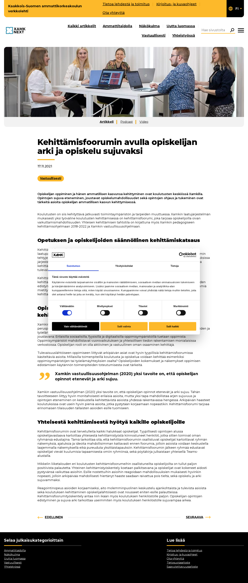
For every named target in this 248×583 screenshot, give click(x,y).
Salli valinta (124, 326)
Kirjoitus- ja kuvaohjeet (176, 4)
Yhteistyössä (183, 35)
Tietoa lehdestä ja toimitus (126, 4)
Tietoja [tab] (175, 265)
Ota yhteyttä (114, 13)
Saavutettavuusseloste (182, 566)
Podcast (126, 122)
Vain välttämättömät (75, 326)
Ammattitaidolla (117, 26)
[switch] (105, 313)
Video (144, 122)
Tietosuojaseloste (178, 562)
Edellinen (54, 517)
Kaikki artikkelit (82, 26)
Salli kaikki (172, 326)
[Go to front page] (16, 31)
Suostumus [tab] (73, 265)
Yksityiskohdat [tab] (124, 265)
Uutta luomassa (181, 26)
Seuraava (194, 517)
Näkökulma (149, 26)
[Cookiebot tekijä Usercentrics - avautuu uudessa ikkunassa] (181, 254)
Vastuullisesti (154, 35)
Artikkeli (107, 122)
